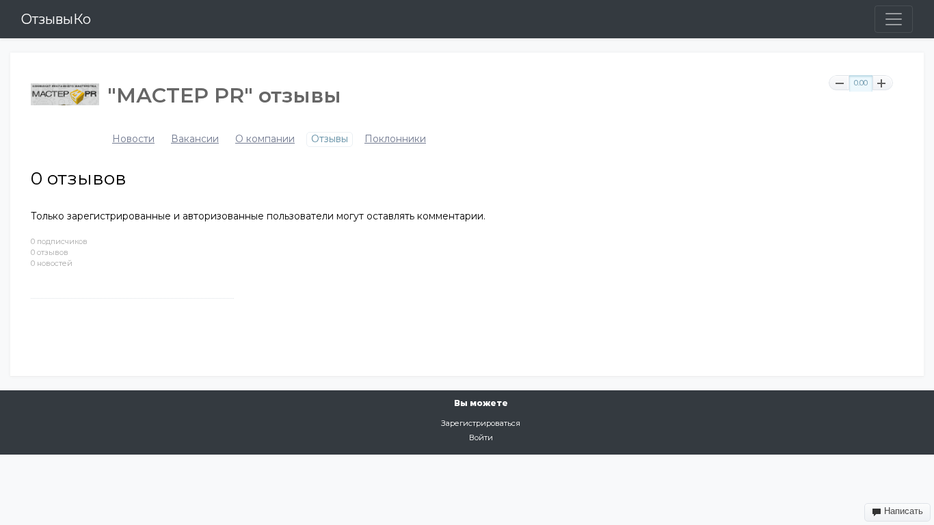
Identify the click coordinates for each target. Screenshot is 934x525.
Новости (133, 139)
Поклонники (395, 139)
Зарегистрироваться (480, 423)
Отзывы (329, 139)
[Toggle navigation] (894, 19)
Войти (481, 437)
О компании (265, 139)
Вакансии (195, 139)
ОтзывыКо (56, 19)
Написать (902, 511)
